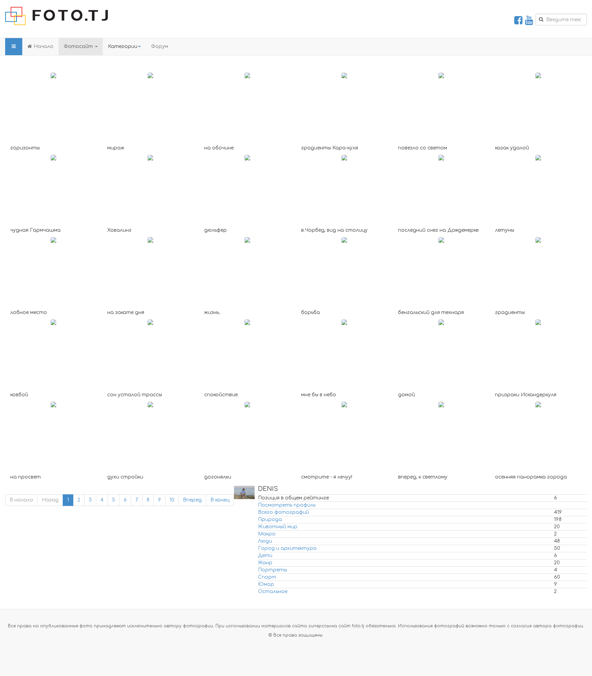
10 (172, 500)
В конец (220, 500)
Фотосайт (79, 46)
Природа (270, 519)
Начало (43, 46)
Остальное (272, 591)
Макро (266, 533)
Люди (265, 541)
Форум (159, 46)
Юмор (266, 584)
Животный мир (277, 526)
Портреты (272, 569)
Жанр (265, 562)
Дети (265, 555)
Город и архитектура (287, 548)
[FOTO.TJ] (56, 16)
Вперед (192, 500)
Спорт (267, 577)
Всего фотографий (283, 512)
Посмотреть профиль (287, 505)
